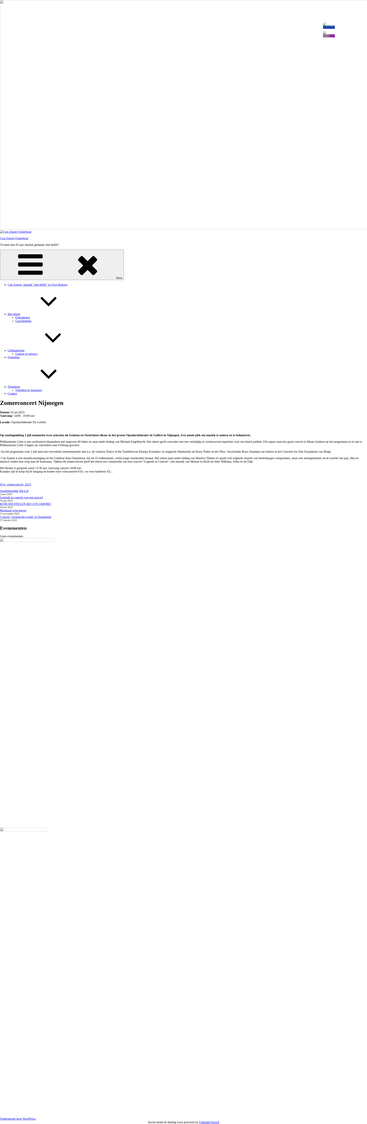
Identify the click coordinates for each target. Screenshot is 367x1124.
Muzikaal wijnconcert (13, 510)
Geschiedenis (23, 321)
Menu (119, 278)
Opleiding (14, 357)
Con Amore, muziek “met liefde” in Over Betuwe (37, 284)
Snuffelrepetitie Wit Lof (14, 491)
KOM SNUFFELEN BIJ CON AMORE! (25, 504)
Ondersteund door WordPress (18, 1118)
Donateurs (14, 386)
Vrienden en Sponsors (28, 390)
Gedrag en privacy (26, 353)
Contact (12, 393)
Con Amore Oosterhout (14, 238)
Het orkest (14, 314)
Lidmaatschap (16, 350)
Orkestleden (22, 317)
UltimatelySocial (209, 1122)
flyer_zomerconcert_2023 (15, 484)
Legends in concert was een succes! (21, 497)
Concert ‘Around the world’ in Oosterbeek (25, 517)
